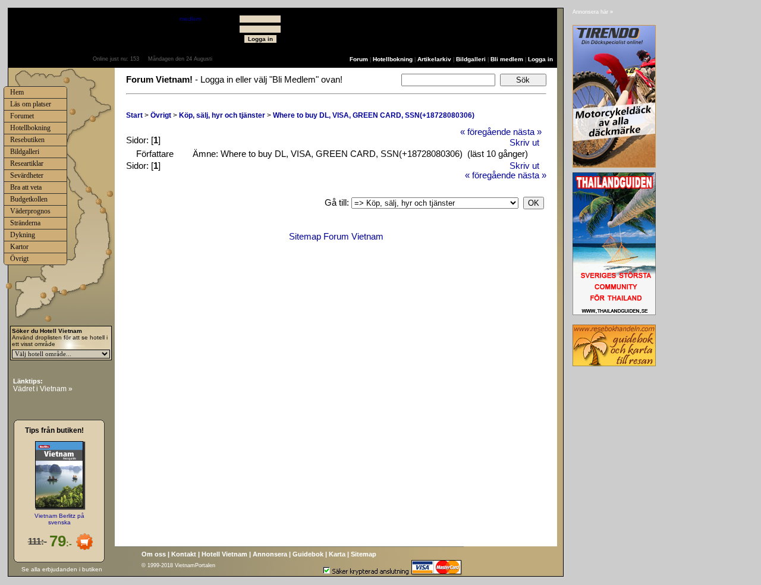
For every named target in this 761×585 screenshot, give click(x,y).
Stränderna (25, 223)
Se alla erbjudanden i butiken (61, 569)
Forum (359, 59)
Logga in (540, 59)
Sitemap (363, 554)
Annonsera (270, 554)
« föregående (485, 132)
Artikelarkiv (434, 59)
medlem (190, 18)
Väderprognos (30, 211)
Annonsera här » (593, 12)
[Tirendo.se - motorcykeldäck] (614, 164)
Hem (17, 92)
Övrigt (160, 115)
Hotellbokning (393, 59)
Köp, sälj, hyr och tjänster (222, 115)
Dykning (22, 235)
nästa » (527, 132)
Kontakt (183, 554)
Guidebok (308, 554)
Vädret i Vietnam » (43, 389)
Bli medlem (506, 59)
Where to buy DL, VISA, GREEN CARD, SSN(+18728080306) (373, 115)
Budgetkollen (29, 199)
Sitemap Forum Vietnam (336, 236)
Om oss (153, 554)
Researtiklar (26, 163)
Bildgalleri (471, 59)
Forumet (22, 116)
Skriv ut (524, 142)
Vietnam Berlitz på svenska (59, 519)
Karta (337, 554)
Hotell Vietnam (224, 554)
